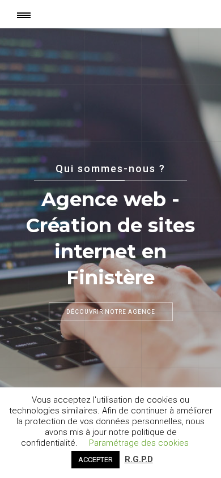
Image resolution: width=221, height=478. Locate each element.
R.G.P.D (139, 459)
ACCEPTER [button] (95, 459)
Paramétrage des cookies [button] (139, 443)
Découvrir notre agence (110, 312)
